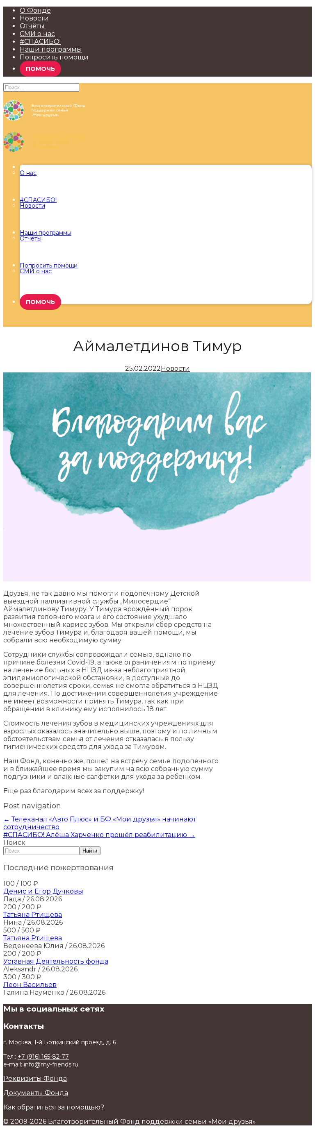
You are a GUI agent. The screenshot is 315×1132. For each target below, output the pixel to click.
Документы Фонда (35, 1093)
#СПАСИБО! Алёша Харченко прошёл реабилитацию (99, 835)
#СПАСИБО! (40, 41)
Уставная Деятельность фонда (55, 961)
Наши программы (51, 49)
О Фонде (35, 10)
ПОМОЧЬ (40, 69)
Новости (34, 18)
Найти (89, 851)
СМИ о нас (37, 34)
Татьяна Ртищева (32, 915)
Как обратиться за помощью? (53, 1107)
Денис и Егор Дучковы (43, 891)
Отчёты (32, 26)
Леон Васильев (30, 985)
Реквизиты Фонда (35, 1078)
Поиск (14, 842)
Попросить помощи (54, 57)
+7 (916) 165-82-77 (43, 1056)
